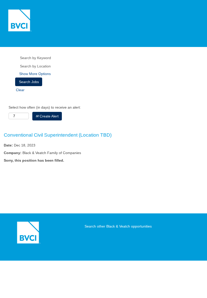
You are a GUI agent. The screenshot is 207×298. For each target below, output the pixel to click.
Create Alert (49, 116)
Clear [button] (20, 90)
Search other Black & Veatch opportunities (118, 226)
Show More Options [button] (35, 74)
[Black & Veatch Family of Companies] (19, 20)
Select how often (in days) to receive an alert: (45, 107)
